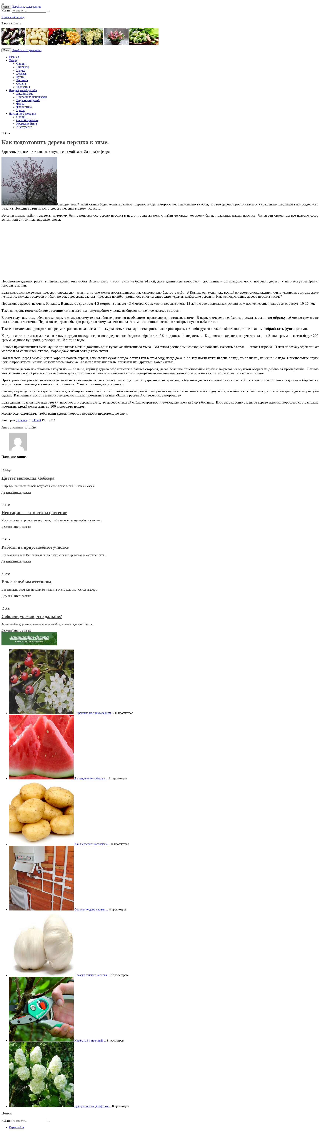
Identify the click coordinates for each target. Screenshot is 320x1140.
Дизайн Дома (24, 93)
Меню (6, 6)
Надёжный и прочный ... (90, 1040)
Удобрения (23, 86)
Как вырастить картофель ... (92, 844)
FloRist (36, 420)
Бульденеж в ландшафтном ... (92, 1106)
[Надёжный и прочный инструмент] (41, 1040)
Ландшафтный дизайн (23, 90)
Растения (22, 80)
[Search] (48, 11)
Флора (20, 103)
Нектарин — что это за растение (34, 512)
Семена (21, 83)
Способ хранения (27, 120)
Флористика (24, 106)
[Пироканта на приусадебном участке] (41, 712)
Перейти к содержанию (26, 6)
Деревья (21, 73)
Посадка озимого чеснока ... (92, 975)
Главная (14, 56)
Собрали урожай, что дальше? (31, 616)
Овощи (20, 63)
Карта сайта (16, 1127)
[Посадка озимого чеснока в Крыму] (41, 975)
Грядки (20, 70)
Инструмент (24, 126)
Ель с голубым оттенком (26, 581)
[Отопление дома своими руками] (41, 909)
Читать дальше (21, 492)
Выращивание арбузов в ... (91, 778)
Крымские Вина (26, 123)
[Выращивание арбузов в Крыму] (41, 778)
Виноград (22, 66)
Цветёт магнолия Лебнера (27, 478)
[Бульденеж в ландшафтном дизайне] (41, 1106)
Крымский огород (12, 17)
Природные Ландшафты (31, 96)
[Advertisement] (112, 250)
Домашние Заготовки (22, 113)
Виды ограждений (28, 100)
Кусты (20, 76)
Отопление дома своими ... (91, 909)
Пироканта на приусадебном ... (94, 712)
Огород (13, 60)
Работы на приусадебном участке (35, 547)
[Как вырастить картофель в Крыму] (41, 844)
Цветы (20, 110)
